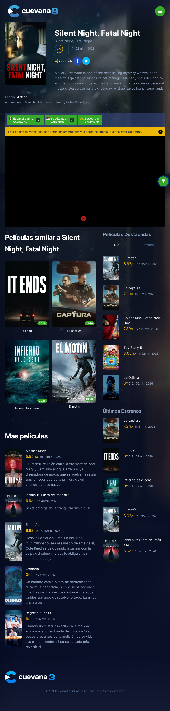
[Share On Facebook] (77, 61)
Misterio (21, 97)
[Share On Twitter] (86, 61)
